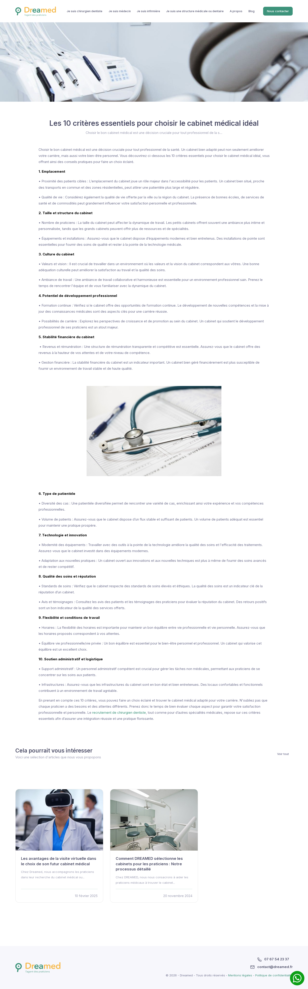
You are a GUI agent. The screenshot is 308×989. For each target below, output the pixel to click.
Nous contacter (278, 11)
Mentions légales (240, 975)
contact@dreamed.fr (274, 967)
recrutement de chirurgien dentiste (119, 712)
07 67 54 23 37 (276, 959)
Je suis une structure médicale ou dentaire (195, 11)
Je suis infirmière (148, 11)
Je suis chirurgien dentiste (84, 11)
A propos (236, 11)
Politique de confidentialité (274, 975)
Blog (251, 11)
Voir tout (283, 753)
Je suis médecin (120, 11)
